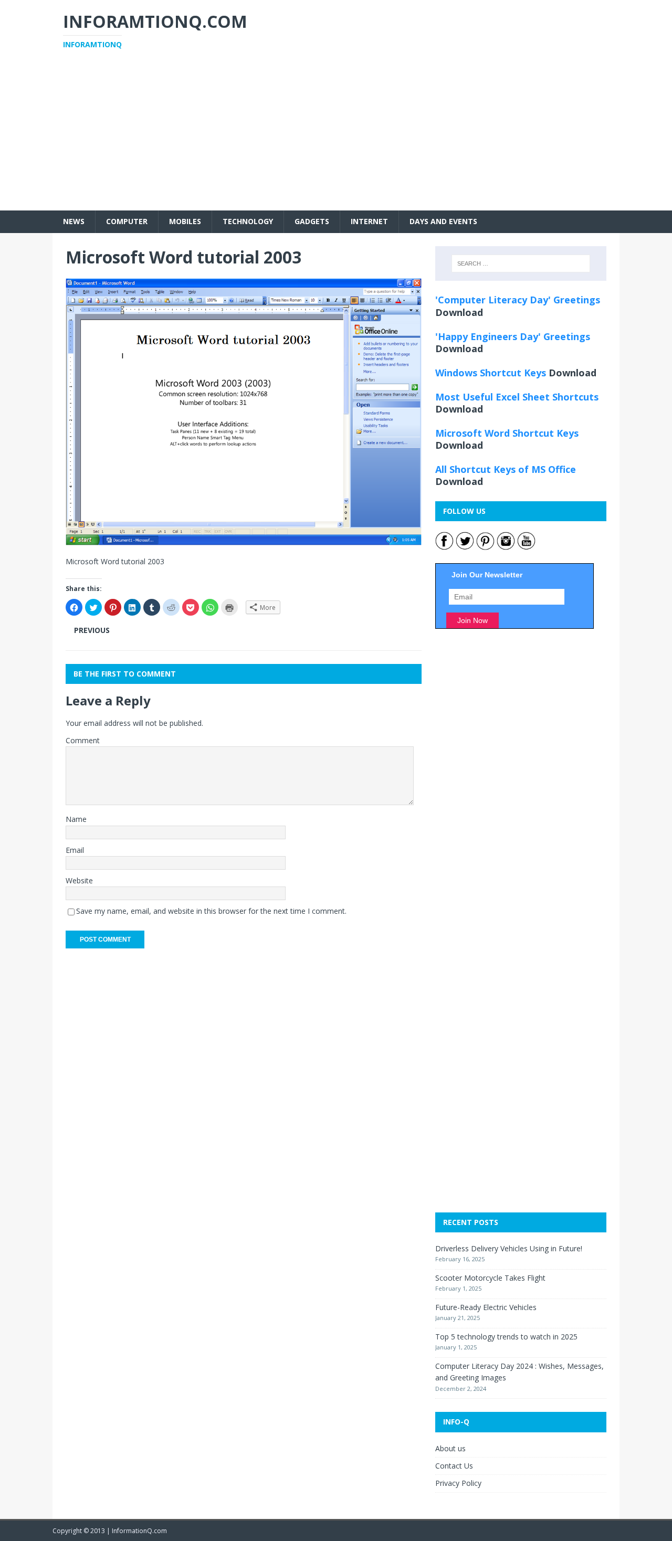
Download (459, 312)
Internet (369, 221)
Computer (127, 221)
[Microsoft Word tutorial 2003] (244, 539)
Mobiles (185, 221)
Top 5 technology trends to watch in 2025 (506, 1337)
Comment (83, 740)
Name (76, 819)
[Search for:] (521, 263)
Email (75, 850)
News (74, 221)
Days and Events (443, 221)
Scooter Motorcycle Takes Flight (490, 1278)
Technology (248, 221)
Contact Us (454, 1466)
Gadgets (312, 221)
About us (450, 1448)
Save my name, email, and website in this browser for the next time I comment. (211, 911)
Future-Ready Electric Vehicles (486, 1307)
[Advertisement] (336, 137)
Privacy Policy (458, 1483)
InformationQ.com (139, 1530)
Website (79, 880)
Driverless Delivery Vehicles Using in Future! (508, 1248)
